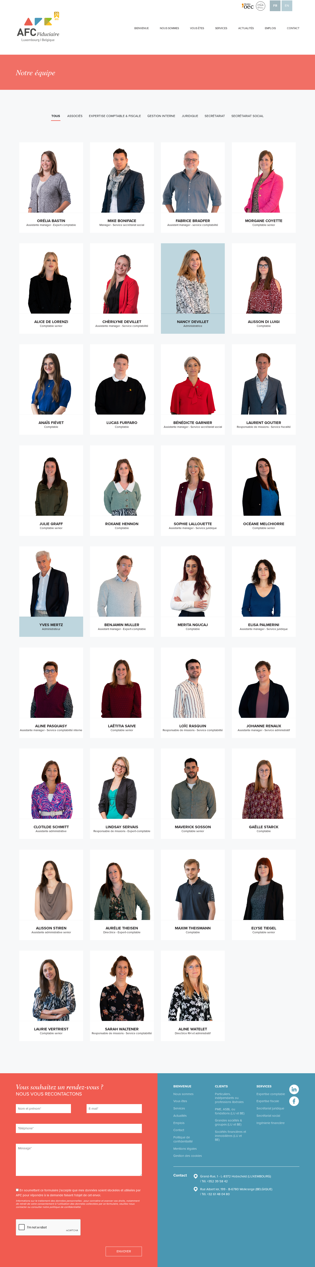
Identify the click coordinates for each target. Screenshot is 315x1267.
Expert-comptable (46, 581)
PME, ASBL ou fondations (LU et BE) (229, 1111)
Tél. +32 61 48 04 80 (216, 1194)
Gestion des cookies (187, 1156)
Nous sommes (169, 28)
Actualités (246, 28)
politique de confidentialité (65, 1206)
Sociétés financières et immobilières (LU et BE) (230, 1136)
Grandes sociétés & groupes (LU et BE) (228, 1122)
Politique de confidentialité (183, 1139)
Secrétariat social (268, 1116)
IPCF (206, 282)
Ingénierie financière (270, 1123)
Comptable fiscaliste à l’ (188, 282)
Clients (221, 1086)
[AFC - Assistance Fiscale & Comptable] (38, 27)
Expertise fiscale (267, 1101)
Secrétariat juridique (270, 1108)
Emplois (270, 28)
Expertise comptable (270, 1094)
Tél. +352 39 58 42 (215, 1181)
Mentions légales (185, 1149)
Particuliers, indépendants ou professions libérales (229, 1098)
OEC (204, 286)
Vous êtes (197, 28)
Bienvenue (141, 28)
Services (221, 28)
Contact (293, 28)
